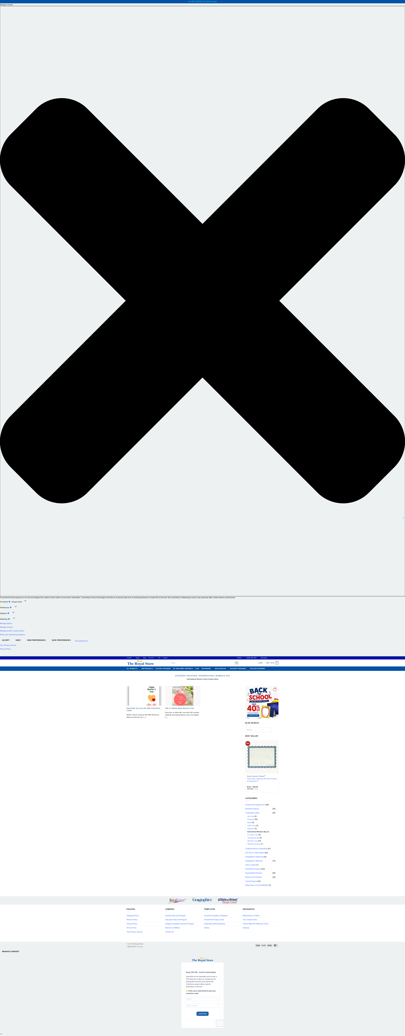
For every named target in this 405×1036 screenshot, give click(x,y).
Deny (18, 640)
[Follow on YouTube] (277, 658)
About (137, 658)
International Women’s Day (257, 831)
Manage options (6, 623)
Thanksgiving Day (253, 838)
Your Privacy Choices (8, 645)
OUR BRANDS (206, 668)
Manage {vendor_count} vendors (12, 631)
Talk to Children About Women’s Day (179, 708)
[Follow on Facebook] (269, 658)
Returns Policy (132, 920)
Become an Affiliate (172, 928)
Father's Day (251, 825)
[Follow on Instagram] (271, 658)
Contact (165, 658)
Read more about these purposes (12, 635)
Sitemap (246, 928)
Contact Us (169, 932)
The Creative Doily (250, 920)
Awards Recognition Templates (215, 916)
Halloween (250, 828)
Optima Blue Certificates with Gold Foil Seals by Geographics (262, 780)
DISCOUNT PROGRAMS (238, 668)
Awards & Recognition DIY (255, 805)
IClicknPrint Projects (253, 869)
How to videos (250, 865)
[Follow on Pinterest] (275, 658)
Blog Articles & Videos (251, 916)
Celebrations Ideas (252, 813)
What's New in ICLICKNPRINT (256, 885)
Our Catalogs (220, 668)
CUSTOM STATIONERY (163, 668)
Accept (6, 640)
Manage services (6, 627)
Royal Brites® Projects (253, 873)
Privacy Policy (5, 649)
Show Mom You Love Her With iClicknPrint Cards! (143, 709)
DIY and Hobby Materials (183, 668)
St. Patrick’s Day (252, 834)
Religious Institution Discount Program (179, 924)
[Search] (269, 730)
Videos (206, 928)
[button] (202, 301)
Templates (129, 657)
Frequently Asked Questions (214, 924)
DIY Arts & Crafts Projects (254, 853)
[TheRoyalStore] (146, 662)
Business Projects (252, 809)
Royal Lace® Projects (253, 877)
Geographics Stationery (254, 857)
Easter (249, 822)
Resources (151, 657)
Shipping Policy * (133, 916)
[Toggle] (277, 809)
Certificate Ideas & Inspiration (256, 849)
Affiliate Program (257, 668)
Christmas (250, 819)
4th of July (250, 816)
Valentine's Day (252, 841)
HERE (208, 1)
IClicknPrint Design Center (214, 920)
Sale (197, 668)
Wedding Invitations (253, 844)
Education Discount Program (176, 920)
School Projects (251, 881)
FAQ (159, 657)
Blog (144, 658)
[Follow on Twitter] (273, 658)
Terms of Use (131, 928)
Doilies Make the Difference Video (255, 924)
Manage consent (10, 951)
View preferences (36, 640)
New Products (147, 668)
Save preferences (61, 640)
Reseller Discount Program (175, 916)
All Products (132, 668)
